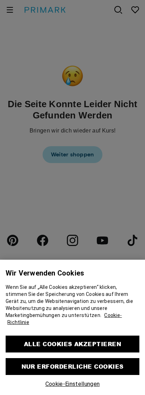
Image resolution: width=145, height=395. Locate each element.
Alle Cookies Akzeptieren (72, 343)
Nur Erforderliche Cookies (72, 365)
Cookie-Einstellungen (72, 383)
